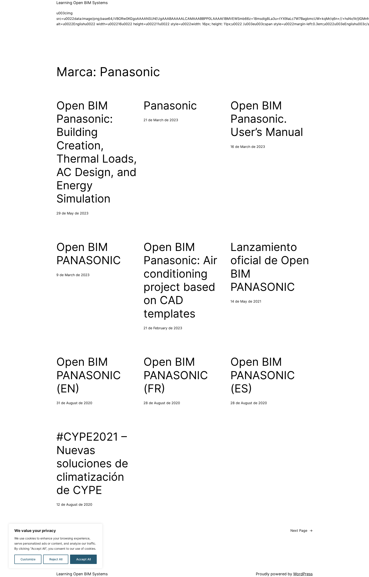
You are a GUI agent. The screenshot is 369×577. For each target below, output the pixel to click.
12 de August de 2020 (74, 504)
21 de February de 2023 (163, 328)
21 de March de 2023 (161, 120)
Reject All (55, 559)
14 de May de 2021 (245, 301)
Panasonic (170, 105)
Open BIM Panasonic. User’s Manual (266, 119)
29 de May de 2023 (72, 213)
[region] (55, 546)
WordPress (303, 574)
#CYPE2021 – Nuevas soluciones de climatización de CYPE (92, 463)
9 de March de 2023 (72, 275)
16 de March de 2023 (247, 146)
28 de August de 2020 (162, 403)
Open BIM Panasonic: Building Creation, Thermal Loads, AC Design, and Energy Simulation (96, 152)
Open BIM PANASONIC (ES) (262, 375)
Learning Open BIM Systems (82, 2)
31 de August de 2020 (74, 403)
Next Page (301, 530)
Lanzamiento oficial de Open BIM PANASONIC (269, 267)
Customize (27, 559)
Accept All (83, 559)
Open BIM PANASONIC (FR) (176, 375)
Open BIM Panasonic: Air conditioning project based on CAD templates (180, 280)
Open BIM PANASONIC (88, 253)
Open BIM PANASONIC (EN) (88, 375)
